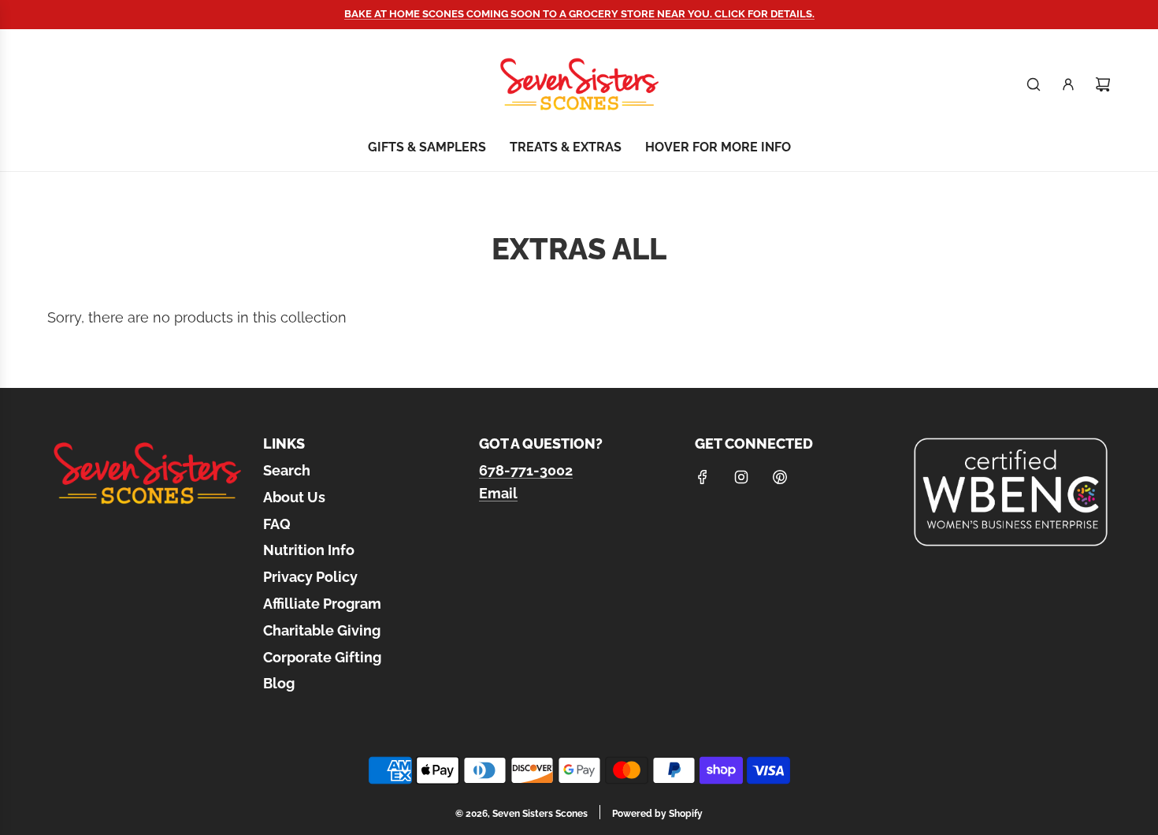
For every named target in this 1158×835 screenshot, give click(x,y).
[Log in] (1068, 84)
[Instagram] (741, 477)
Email (498, 493)
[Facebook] (702, 477)
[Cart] (1103, 84)
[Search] (1033, 84)
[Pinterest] (780, 477)
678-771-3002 (526, 470)
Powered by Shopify (657, 813)
